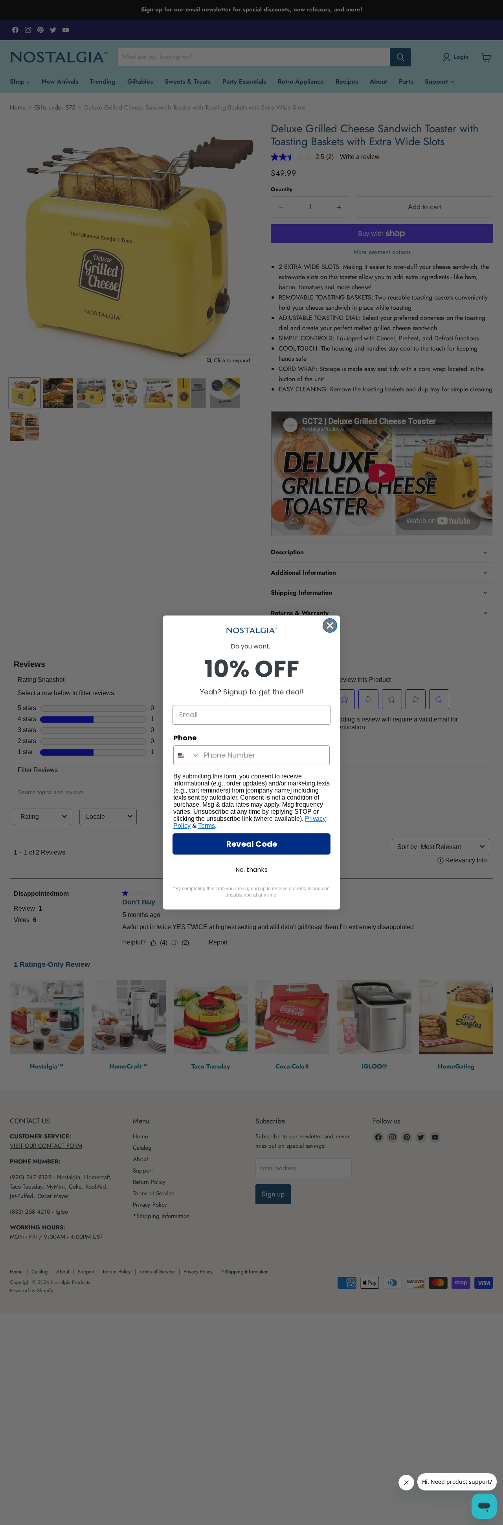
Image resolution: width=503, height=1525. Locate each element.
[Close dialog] (330, 625)
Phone (185, 738)
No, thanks (251, 869)
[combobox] (187, 755)
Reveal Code (251, 843)
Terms (206, 825)
